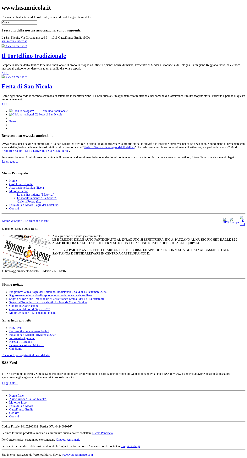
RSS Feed (15, 327)
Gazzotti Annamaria (68, 439)
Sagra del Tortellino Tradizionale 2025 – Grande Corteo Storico (48, 302)
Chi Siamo (15, 348)
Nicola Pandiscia (102, 433)
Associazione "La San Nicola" (28, 399)
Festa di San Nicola (27, 86)
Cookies (14, 413)
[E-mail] (242, 224)
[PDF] (226, 222)
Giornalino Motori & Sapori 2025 (29, 309)
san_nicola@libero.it (14, 41)
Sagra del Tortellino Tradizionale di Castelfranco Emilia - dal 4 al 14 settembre (56, 298)
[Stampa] (234, 222)
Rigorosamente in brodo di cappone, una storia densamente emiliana (50, 295)
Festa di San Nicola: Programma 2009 (32, 334)
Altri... (5, 73)
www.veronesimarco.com (77, 454)
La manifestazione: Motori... (26, 345)
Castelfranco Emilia (21, 409)
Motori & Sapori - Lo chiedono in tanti (25, 220)
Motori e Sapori (18, 402)
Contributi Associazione (23, 305)
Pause (12, 121)
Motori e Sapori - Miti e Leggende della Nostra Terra (35, 150)
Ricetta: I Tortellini (20, 341)
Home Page (16, 395)
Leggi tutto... (10, 161)
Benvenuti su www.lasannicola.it (29, 331)
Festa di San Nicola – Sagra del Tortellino (109, 147)
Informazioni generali (22, 338)
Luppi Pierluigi (130, 446)
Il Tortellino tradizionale (34, 55)
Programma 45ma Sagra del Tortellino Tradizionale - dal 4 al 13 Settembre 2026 (58, 291)
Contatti (14, 416)
